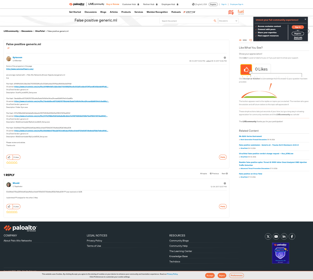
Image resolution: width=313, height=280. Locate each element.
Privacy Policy (172, 274)
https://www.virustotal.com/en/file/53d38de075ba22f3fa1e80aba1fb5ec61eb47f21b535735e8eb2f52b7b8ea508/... (61, 131)
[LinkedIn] (284, 236)
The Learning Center (180, 251)
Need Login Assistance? (298, 38)
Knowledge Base (178, 256)
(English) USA (201, 4)
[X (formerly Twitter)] (268, 236)
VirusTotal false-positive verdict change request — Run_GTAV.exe (266, 154)
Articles (114, 12)
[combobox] (188, 21)
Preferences (236, 275)
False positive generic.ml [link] (58, 31)
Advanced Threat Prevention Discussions (255, 168)
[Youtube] (276, 236)
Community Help (178, 245)
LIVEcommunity (11, 31)
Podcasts (176, 12)
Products (126, 12)
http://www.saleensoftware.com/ (20, 69)
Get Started (75, 12)
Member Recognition (157, 12)
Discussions (91, 12)
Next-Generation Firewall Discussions (254, 139)
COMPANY (10, 235)
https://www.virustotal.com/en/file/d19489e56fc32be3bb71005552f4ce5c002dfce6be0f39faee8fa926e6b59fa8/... (61, 87)
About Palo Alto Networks (18, 240)
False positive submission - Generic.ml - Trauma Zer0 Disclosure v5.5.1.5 (269, 145)
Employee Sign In (236, 4)
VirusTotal (40, 31)
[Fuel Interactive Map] (231, 12)
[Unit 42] (189, 12)
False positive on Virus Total (250, 174)
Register (213, 4)
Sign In (224, 4)
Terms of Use (94, 245)
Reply (222, 157)
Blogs (103, 12)
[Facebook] (292, 236)
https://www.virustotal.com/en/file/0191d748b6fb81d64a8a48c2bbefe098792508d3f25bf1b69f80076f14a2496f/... (61, 116)
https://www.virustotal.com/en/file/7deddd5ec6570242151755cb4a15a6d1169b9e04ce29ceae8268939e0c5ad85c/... (61, 101)
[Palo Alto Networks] (45, 228)
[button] (210, 275)
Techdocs (174, 261)
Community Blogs (179, 240)
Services (138, 12)
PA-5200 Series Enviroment (250, 136)
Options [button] (225, 57)
